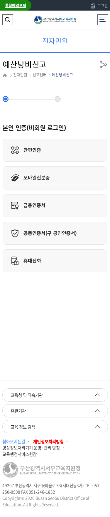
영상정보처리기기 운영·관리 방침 (31, 448)
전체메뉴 (104, 17)
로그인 (102, 5)
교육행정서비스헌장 (19, 454)
